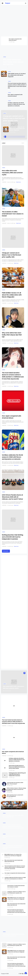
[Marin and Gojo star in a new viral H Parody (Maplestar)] (4, 796)
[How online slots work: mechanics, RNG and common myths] (13, 155)
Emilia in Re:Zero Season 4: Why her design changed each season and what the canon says (16, 789)
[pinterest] (22, 973)
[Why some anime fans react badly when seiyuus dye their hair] (13, 317)
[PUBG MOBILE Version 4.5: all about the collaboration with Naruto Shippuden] (4, 74)
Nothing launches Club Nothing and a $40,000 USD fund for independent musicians (12, 537)
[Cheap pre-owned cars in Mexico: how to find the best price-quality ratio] (13, 237)
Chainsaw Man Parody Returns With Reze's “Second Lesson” (15, 783)
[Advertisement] (14, 21)
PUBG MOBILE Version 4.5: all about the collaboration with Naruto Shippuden (17, 75)
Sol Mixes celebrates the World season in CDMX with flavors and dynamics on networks (16, 104)
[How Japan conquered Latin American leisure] (5, 40)
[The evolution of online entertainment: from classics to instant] (13, 196)
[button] (2, 3)
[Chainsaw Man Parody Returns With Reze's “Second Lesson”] (4, 784)
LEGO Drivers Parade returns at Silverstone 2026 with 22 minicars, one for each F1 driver (12, 497)
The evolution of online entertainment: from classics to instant (12, 214)
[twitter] (20, 973)
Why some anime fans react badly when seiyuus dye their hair (13, 62)
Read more (18, 182)
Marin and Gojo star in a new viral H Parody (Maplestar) (15, 795)
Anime (9, 71)
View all (22, 143)
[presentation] (3, 137)
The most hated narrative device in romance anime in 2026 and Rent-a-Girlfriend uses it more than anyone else (13, 721)
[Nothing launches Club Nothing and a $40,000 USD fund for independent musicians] (13, 519)
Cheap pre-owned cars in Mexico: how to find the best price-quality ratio (14, 118)
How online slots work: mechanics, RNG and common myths (12, 173)
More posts (5, 551)
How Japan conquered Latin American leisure (15, 39)
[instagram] (24, 973)
